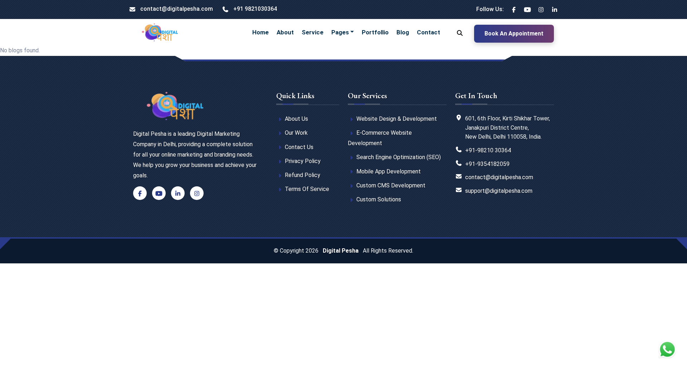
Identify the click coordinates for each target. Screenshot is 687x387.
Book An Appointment (514, 33)
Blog (402, 32)
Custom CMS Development (390, 185)
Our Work (295, 132)
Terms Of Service (306, 189)
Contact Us (298, 147)
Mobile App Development (388, 171)
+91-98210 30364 (488, 150)
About (285, 32)
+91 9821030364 (254, 8)
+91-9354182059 (487, 164)
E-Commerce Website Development (380, 138)
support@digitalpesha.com (498, 190)
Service (312, 32)
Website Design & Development (396, 118)
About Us (295, 118)
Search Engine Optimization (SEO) (398, 157)
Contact (428, 32)
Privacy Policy (302, 161)
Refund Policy (301, 175)
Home (260, 32)
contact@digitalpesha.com (176, 8)
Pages (340, 32)
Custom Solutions (378, 199)
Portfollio (375, 32)
